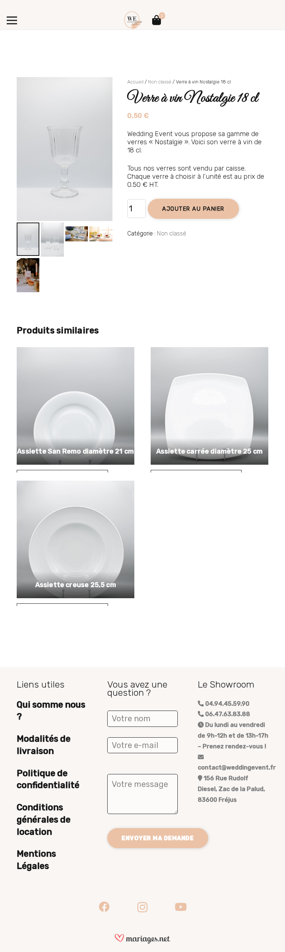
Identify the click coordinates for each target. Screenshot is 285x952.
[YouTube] (181, 907)
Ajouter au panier (193, 208)
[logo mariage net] (142, 939)
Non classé (159, 82)
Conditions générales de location (44, 819)
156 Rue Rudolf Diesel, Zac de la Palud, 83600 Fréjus (231, 789)
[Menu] (12, 20)
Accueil (135, 82)
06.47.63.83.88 (227, 714)
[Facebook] (104, 907)
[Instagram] (142, 907)
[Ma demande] (156, 20)
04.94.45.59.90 (226, 703)
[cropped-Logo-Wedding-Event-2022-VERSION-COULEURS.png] (133, 20)
